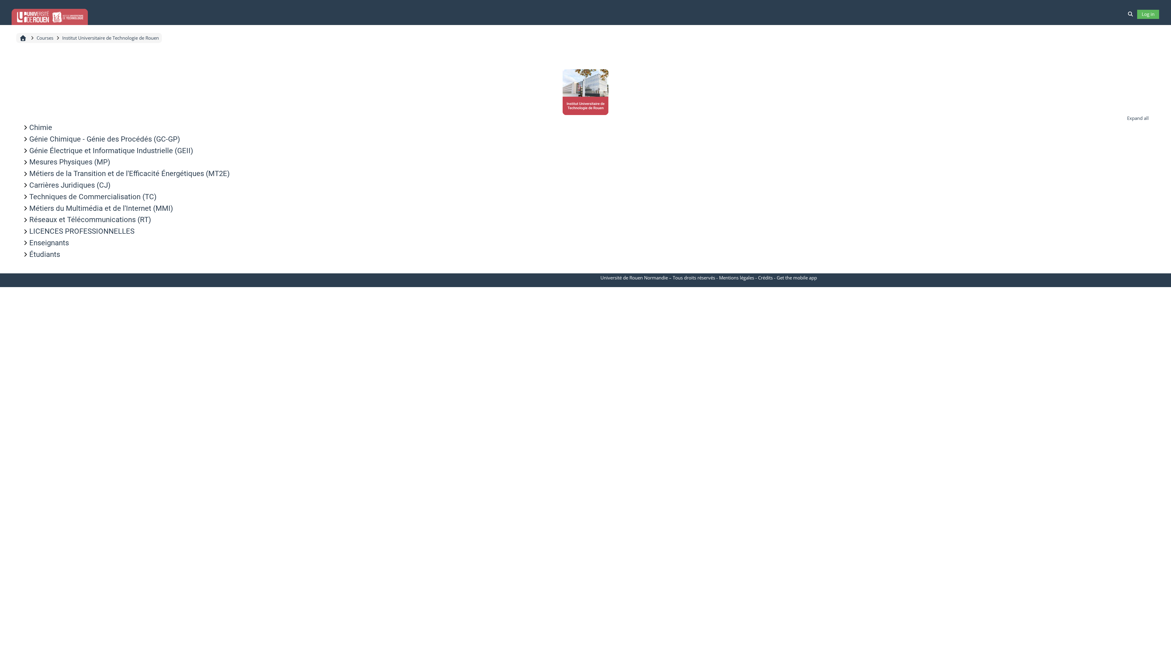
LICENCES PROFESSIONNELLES (81, 231)
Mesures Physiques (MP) (69, 162)
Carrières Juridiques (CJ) (69, 185)
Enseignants (49, 243)
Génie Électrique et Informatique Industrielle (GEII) (111, 150)
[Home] (50, 15)
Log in (1148, 14)
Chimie (40, 127)
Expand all (1138, 118)
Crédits (765, 278)
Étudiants (44, 254)
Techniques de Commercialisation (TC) (92, 197)
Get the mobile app (797, 278)
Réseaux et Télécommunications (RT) (90, 219)
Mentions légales (736, 278)
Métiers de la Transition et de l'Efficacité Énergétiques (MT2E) (129, 173)
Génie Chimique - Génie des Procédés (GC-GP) (104, 139)
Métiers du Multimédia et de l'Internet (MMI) (101, 208)
